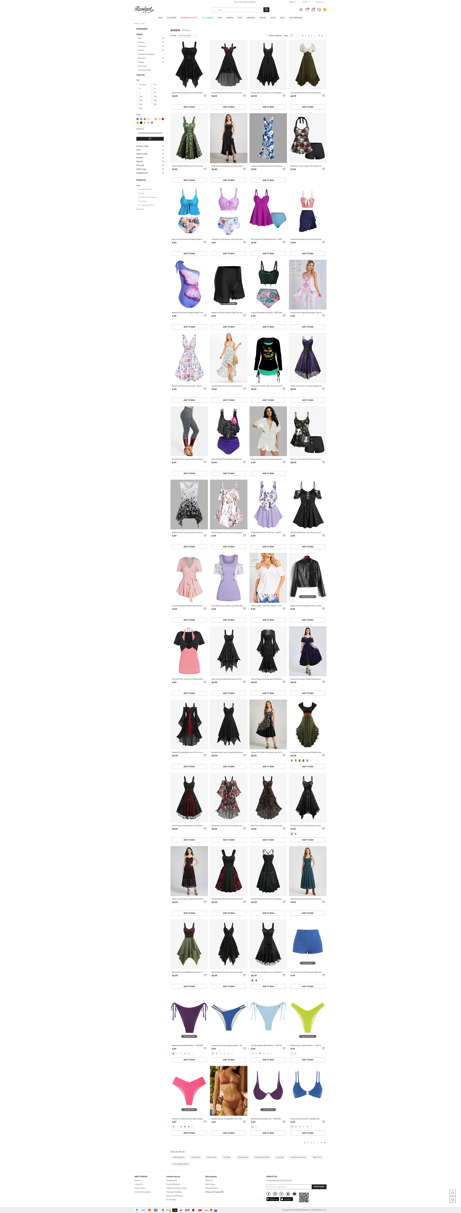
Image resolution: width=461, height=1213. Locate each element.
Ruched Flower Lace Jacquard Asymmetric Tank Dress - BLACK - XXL (238, 752)
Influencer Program (213, 1192)
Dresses (141, 42)
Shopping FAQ (171, 1180)
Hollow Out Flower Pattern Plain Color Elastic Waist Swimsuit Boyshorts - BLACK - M (243, 313)
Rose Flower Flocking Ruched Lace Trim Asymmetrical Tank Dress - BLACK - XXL (242, 679)
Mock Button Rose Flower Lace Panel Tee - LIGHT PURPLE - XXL (236, 606)
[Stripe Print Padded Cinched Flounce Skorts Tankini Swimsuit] (307, 211)
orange (137, 122)
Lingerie (141, 62)
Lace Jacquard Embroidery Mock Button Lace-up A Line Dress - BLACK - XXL (201, 826)
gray (145, 122)
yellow (159, 119)
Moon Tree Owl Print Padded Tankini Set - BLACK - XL (231, 459)
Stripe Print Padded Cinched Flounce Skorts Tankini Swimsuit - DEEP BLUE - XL (320, 239)
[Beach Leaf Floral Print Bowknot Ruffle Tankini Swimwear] (189, 211)
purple (152, 122)
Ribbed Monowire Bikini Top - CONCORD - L (267, 1119)
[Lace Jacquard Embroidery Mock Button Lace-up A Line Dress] (189, 798)
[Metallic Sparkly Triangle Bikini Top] (228, 1091)
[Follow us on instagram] (275, 1194)
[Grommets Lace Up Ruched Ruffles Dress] (307, 724)
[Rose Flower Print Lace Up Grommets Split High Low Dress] (268, 798)
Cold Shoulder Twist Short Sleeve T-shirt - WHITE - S (271, 606)
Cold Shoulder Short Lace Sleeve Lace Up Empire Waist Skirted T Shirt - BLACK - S (321, 533)
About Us (137, 1180)
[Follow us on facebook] (269, 1194)
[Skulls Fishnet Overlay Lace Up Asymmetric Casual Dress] (228, 944)
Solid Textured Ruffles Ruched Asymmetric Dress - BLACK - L (234, 166)
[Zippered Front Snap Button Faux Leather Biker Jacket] (307, 578)
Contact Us (138, 1184)
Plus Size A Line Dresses (147, 197)
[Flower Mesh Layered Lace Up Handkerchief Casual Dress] (268, 65)
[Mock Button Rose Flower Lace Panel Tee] (228, 578)
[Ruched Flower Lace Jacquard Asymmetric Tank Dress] (228, 724)
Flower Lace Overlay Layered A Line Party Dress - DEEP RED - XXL (197, 899)
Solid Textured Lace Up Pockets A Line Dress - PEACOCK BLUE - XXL (316, 899)
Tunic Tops (142, 201)
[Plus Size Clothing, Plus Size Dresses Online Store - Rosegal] (146, 9)
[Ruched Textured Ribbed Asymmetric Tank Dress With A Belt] (189, 944)
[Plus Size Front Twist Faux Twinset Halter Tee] (189, 651)
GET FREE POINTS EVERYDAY (246, 2)
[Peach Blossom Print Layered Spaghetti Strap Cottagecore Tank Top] (228, 505)
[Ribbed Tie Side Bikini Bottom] (189, 1018)
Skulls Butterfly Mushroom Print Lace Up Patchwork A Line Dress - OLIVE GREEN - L (204, 166)
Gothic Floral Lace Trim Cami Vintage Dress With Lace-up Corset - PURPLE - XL (320, 386)
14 (319, 36)
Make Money (210, 1184)
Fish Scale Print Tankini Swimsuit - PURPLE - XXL (269, 239)
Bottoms (141, 50)
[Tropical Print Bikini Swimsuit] (268, 285)
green (141, 119)
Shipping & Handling (174, 1192)
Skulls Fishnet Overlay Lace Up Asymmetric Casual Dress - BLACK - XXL (238, 972)
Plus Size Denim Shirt (146, 205)
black (141, 122)
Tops (139, 38)
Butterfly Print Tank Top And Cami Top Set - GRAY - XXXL (193, 533)
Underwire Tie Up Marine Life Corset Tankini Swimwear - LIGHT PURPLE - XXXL (241, 239)
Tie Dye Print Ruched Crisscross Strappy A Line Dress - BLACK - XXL (277, 899)
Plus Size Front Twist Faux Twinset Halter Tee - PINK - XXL (194, 679)
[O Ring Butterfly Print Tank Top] (268, 505)
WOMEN (139, 35)
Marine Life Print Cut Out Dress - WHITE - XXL (189, 386)
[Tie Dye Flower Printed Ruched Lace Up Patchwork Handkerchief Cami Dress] (307, 798)
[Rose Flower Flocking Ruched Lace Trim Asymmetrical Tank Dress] (228, 651)
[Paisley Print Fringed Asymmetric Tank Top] (307, 285)
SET (150, 139)
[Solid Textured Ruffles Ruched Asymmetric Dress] (228, 138)
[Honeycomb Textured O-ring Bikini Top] (307, 1091)
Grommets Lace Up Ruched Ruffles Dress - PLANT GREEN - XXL (314, 752)
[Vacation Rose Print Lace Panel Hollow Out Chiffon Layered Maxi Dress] (228, 358)
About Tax (209, 1180)
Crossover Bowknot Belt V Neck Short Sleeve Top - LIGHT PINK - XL (197, 606)
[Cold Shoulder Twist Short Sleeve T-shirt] (268, 578)
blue (137, 119)
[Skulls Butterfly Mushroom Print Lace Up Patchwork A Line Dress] (189, 138)
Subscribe (319, 1187)
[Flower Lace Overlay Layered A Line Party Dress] (189, 871)
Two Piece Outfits (144, 70)
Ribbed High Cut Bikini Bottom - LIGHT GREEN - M (309, 1046)
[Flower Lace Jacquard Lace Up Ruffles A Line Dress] (268, 944)
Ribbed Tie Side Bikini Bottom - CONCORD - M (189, 1046)
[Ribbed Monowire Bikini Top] (268, 1091)
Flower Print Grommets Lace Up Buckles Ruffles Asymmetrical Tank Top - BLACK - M (204, 93)
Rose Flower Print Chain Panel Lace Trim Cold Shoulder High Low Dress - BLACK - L (243, 93)
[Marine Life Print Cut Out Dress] (189, 358)
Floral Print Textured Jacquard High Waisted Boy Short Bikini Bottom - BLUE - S (320, 972)
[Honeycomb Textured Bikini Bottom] (228, 1018)
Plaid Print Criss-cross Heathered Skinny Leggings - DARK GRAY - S (197, 459)
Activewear (142, 66)
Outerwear (142, 58)
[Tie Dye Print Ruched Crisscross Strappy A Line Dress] (268, 871)
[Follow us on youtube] (294, 1194)
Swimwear (142, 46)
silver (148, 119)
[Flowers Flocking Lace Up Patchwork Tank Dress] (228, 871)
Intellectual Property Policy (176, 1188)
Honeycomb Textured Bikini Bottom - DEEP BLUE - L (231, 1046)
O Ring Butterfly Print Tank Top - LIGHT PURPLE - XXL (271, 533)
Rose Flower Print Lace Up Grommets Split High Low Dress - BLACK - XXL (279, 826)
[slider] (137, 133)
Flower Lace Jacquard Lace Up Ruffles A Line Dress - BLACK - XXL (276, 972)
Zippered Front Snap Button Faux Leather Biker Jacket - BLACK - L (315, 606)
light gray (148, 122)
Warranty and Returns (174, 1196)
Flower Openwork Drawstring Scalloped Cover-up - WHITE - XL (274, 459)
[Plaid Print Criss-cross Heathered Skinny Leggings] (189, 431)
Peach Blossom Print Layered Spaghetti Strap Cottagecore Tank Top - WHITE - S (242, 533)
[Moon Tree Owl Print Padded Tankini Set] (228, 431)
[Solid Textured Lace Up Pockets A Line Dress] (307, 871)
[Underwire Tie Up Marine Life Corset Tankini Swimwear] (228, 211)
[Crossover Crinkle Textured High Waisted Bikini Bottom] (189, 1091)
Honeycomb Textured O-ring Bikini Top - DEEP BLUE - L (311, 1119)
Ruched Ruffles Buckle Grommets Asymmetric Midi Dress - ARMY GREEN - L (319, 93)
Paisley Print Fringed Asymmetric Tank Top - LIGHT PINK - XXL (314, 313)
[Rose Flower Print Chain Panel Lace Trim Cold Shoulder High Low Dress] (228, 65)
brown (145, 119)
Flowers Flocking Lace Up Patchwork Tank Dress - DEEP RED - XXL (236, 899)
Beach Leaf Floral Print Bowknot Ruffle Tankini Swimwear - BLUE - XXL (199, 239)
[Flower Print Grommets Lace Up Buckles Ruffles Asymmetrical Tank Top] (189, 65)
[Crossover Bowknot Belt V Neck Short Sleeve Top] (189, 578)
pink (155, 119)
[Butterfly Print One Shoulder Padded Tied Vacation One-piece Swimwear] (189, 285)
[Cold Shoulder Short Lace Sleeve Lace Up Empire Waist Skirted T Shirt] (307, 505)
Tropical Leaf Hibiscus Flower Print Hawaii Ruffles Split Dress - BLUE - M (278, 166)
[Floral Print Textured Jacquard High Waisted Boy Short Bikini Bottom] (307, 944)
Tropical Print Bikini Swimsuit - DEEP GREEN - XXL (270, 313)
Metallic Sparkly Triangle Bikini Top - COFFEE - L (229, 1119)
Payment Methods (173, 1184)
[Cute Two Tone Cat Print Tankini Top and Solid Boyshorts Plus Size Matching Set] (307, 431)
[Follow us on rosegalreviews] (288, 1194)
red (163, 119)
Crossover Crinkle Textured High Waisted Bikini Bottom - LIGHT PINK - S (199, 1119)
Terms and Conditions (142, 1192)
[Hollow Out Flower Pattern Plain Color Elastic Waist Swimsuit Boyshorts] (228, 285)
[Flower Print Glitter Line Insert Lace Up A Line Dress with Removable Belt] (268, 724)
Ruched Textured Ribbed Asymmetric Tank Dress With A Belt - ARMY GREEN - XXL (203, 972)
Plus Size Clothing (145, 189)
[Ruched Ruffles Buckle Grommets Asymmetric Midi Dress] (307, 65)
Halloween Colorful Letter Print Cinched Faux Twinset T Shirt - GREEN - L (278, 386)
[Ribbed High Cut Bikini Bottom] (307, 1018)
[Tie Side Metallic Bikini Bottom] (268, 1018)
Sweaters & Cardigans (146, 54)
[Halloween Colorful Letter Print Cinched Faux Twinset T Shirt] (268, 358)
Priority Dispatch (275, 36)
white (152, 119)
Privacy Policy (139, 1188)
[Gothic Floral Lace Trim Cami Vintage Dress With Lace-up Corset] (307, 358)
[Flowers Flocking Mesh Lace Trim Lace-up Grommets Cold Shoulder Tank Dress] (189, 724)
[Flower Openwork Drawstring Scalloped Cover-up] (268, 431)
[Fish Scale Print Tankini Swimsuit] (268, 211)
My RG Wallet (171, 1200)
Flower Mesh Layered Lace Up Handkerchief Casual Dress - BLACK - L (277, 93)
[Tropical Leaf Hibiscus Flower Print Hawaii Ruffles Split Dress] (268, 138)
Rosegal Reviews (211, 1188)
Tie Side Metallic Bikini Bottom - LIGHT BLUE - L (269, 1046)
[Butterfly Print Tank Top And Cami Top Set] (189, 505)
